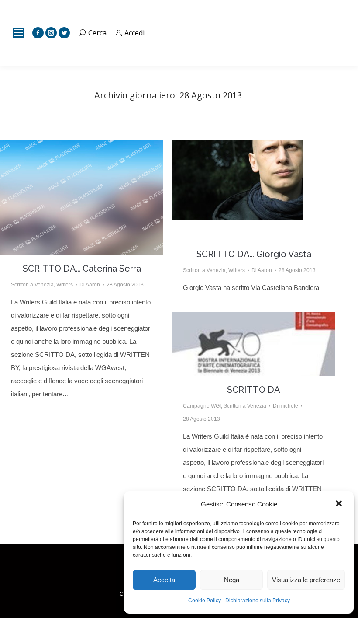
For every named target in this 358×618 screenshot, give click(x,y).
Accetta (164, 579)
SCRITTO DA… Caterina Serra (82, 268)
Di (89, 285)
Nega (231, 579)
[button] (339, 504)
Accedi (134, 32)
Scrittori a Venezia (32, 285)
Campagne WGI (202, 406)
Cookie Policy (204, 600)
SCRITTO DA (253, 389)
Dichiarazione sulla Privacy (257, 600)
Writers (64, 285)
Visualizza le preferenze (306, 579)
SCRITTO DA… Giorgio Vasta (253, 254)
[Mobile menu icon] (18, 33)
